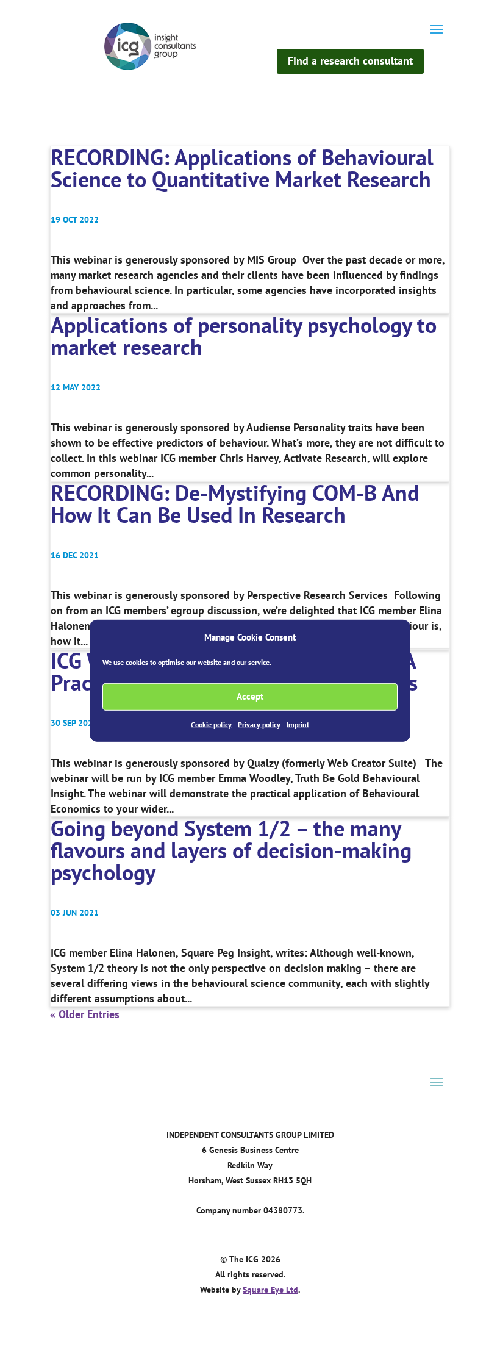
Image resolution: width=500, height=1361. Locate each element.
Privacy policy (259, 724)
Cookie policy (211, 724)
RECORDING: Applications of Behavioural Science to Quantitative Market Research (242, 168)
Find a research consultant (350, 61)
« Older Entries (85, 1014)
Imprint (298, 724)
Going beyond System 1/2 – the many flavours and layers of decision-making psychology (231, 850)
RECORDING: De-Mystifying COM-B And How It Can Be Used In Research (235, 503)
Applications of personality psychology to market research (244, 336)
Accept (250, 696)
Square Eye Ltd (270, 1289)
